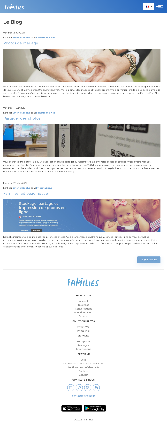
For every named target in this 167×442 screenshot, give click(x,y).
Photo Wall (83, 330)
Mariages (83, 345)
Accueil (83, 301)
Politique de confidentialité (83, 367)
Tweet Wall (83, 327)
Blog (83, 359)
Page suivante (149, 259)
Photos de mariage (20, 43)
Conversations (83, 308)
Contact (83, 374)
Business (83, 304)
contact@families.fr (83, 395)
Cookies (83, 371)
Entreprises (83, 341)
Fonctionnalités (45, 37)
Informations (44, 188)
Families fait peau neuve (25, 193)
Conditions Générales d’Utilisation (83, 363)
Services (84, 316)
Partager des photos (21, 118)
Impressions (83, 349)
